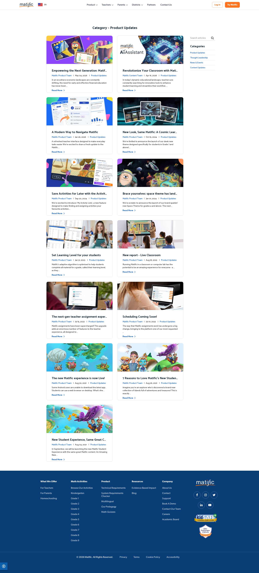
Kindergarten (77, 493)
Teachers (106, 5)
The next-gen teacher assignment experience (79, 318)
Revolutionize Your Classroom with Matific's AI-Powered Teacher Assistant (150, 72)
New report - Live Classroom (142, 255)
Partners (151, 5)
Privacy (123, 557)
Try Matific (232, 5)
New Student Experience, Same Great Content (79, 442)
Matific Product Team (62, 75)
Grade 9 (75, 540)
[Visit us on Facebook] (197, 495)
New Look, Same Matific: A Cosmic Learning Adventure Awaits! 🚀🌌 (150, 134)
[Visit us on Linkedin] (201, 505)
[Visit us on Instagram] (205, 495)
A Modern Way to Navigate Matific (75, 132)
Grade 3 (75, 509)
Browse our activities (82, 488)
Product (91, 5)
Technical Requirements (113, 488)
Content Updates (197, 67)
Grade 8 (75, 535)
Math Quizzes (108, 512)
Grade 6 (75, 525)
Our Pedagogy (108, 507)
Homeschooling (48, 498)
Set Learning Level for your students (76, 255)
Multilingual (107, 501)
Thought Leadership (199, 57)
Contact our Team (171, 509)
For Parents (46, 493)
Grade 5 (75, 519)
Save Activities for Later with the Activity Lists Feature (79, 195)
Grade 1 (75, 498)
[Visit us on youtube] (209, 505)
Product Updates (99, 75)
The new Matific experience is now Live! (78, 378)
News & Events (196, 62)
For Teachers (46, 488)
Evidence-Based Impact (144, 488)
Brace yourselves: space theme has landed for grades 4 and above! (150, 195)
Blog (134, 493)
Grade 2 (75, 504)
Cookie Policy (153, 557)
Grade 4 (75, 514)
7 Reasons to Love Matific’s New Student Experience (150, 380)
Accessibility (173, 557)
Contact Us (166, 5)
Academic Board (170, 519)
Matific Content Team (133, 75)
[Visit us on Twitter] (214, 495)
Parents (121, 5)
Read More (57, 90)
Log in (217, 5)
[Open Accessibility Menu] (3, 566)
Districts (136, 5)
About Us (167, 488)
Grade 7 (75, 530)
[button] (42, 4)
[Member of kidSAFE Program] (206, 518)
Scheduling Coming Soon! (140, 316)
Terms (137, 557)
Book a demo (169, 504)
